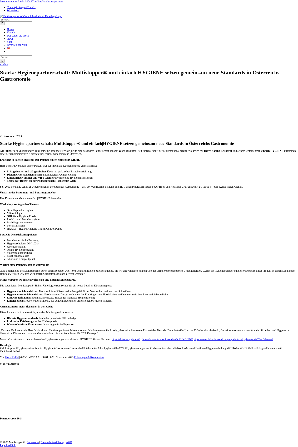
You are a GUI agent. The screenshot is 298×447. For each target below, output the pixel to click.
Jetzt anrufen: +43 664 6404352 (17, 1)
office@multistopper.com (49, 1)
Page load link (8, 445)
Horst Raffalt (12, 357)
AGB (69, 442)
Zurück (4, 64)
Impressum (33, 442)
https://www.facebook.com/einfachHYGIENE (167, 339)
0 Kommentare (96, 357)
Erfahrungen (81, 357)
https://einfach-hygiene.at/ (126, 339)
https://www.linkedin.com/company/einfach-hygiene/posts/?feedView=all (233, 339)
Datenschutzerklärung (52, 442)
